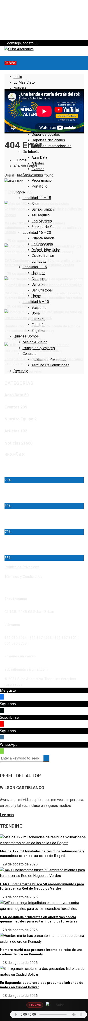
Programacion (42, 180)
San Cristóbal (42, 290)
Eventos (38, 169)
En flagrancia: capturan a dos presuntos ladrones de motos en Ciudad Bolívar (44, 361)
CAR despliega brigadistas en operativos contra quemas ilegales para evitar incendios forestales (43, 295)
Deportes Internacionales (52, 146)
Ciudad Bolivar (43, 255)
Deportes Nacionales (48, 140)
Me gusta (8, 690)
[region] (44, 20)
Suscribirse (9, 717)
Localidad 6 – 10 (36, 302)
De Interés (31, 151)
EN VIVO (10, 63)
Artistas (38, 163)
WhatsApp (9, 744)
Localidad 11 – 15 (37, 198)
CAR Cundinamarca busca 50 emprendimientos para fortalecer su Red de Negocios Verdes (43, 263)
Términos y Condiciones (50, 365)
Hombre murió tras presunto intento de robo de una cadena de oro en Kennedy (42, 328)
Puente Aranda (43, 238)
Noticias (20, 88)
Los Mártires (42, 221)
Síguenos (8, 703)
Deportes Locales (46, 134)
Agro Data (39, 157)
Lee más (7, 815)
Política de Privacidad (22, 567)
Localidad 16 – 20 (37, 232)
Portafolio (39, 186)
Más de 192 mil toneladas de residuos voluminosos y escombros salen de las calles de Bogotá (43, 227)
